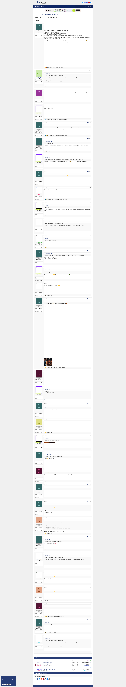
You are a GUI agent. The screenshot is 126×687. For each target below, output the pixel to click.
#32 (90, 619)
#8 (90, 171)
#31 (90, 603)
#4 (90, 106)
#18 (90, 386)
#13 (90, 250)
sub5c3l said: (47, 539)
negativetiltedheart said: (48, 125)
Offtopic (48, 660)
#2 (90, 70)
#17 (90, 370)
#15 (90, 283)
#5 (90, 122)
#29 (90, 572)
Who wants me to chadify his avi (43, 667)
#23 (90, 468)
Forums (37, 6)
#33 (90, 635)
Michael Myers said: (48, 141)
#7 (90, 154)
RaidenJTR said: (47, 622)
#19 (90, 403)
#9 (90, 187)
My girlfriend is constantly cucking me (44, 662)
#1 (90, 23)
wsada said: (46, 238)
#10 (90, 202)
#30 (90, 587)
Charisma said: (47, 73)
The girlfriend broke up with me (43, 664)
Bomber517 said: (47, 454)
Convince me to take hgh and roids (49, 669)
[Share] (89, 24)
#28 (90, 552)
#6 (90, 138)
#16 (90, 298)
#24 (90, 484)
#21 (90, 435)
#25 (90, 501)
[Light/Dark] (86, 6)
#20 (90, 419)
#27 (90, 536)
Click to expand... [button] (67, 81)
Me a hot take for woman (42, 659)
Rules (43, 6)
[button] (39, 6)
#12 (90, 235)
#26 (90, 517)
